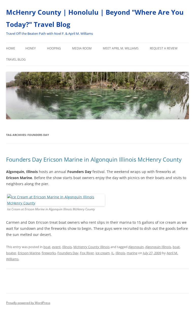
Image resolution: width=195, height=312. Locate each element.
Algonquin (136, 247)
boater (11, 253)
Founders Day (67, 253)
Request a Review (163, 48)
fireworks (49, 253)
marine (132, 253)
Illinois (67, 247)
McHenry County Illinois (91, 247)
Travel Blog (16, 59)
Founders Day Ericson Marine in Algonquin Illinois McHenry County (94, 159)
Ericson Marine (29, 253)
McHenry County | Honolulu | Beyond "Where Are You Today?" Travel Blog (95, 18)
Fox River (87, 253)
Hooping (54, 48)
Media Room (82, 48)
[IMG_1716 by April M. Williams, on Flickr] (56, 203)
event (56, 247)
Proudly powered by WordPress (28, 303)
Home (10, 48)
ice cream (102, 253)
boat (47, 247)
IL (112, 253)
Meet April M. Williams (121, 48)
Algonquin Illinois (158, 247)
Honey (30, 48)
